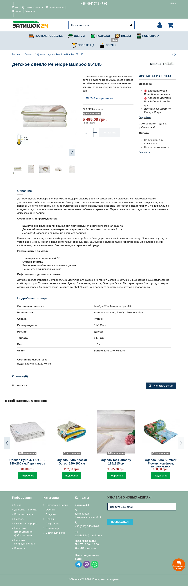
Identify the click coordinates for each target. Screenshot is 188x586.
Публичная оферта (25, 523)
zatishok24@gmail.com (88, 535)
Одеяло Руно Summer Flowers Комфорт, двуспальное (160, 463)
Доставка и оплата (33, 7)
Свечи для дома (55, 532)
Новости (17, 11)
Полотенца (52, 528)
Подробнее (145, 117)
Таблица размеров (101, 98)
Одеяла (50, 509)
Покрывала (52, 523)
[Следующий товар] (175, 54)
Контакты (30, 11)
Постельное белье (57, 504)
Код (85, 108)
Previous (7, 443)
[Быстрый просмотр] (27, 455)
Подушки (51, 514)
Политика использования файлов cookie (23, 532)
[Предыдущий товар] (173, 54)
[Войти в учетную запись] (160, 25)
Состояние (24, 359)
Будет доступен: (27, 363)
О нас (15, 7)
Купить (112, 132)
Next (181, 443)
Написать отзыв (163, 385)
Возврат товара (55, 7)
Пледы (50, 518)
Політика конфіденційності (24, 542)
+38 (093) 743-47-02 (94, 3)
